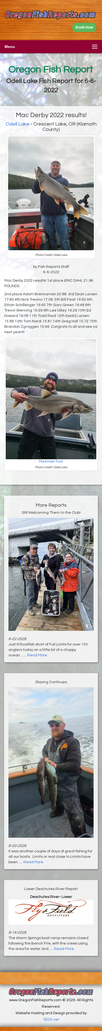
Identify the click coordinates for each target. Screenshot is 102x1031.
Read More (37, 655)
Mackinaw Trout (51, 461)
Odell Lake (17, 124)
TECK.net (51, 1020)
